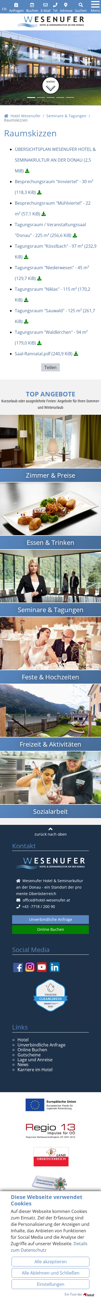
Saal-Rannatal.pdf (43, 354)
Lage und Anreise (35, 1060)
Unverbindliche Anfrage (50, 919)
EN (4, 9)
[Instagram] (29, 966)
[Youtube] (42, 967)
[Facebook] (18, 967)
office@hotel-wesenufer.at (46, 900)
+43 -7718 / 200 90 (38, 906)
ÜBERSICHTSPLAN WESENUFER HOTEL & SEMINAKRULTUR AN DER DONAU (55, 160)
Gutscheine (29, 1055)
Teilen (50, 367)
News (23, 1064)
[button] (10, 59)
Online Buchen (50, 929)
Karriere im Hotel (35, 1070)
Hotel (23, 1040)
